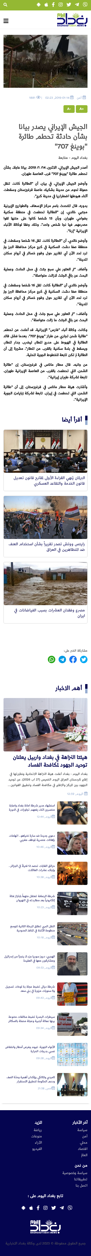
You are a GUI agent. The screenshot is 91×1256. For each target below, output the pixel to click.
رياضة (38, 1130)
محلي (84, 1143)
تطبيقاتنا (81, 1179)
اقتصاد (83, 1149)
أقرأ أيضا (72, 419)
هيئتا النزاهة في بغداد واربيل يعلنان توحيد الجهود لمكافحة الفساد (50, 761)
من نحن (81, 1165)
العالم (84, 1155)
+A (82, 109)
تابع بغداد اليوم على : (45, 1196)
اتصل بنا (82, 1186)
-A (69, 109)
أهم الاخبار (69, 688)
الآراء (38, 1143)
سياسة (82, 1130)
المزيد (38, 1122)
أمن (85, 1136)
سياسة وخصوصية (75, 1173)
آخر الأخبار (80, 1122)
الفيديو (37, 1149)
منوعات (36, 1136)
